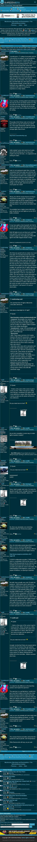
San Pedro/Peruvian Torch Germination (15, 795)
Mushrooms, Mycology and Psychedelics (17, 21)
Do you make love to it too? (18, 468)
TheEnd (10, 797)
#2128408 (11, 381)
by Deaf (22, 779)
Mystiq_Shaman (13, 782)
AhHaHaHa (11, 792)
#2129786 (11, 519)
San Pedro (6, 791)
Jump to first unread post (7, 45)
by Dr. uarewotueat (25, 774)
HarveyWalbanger (31, 165)
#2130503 (11, 710)
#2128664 (11, 462)
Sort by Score (13, 822)
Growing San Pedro (9, 776)
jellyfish (11, 801)
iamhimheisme (30, 95)
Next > (29, 45)
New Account (22, 9)
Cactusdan (11, 808)
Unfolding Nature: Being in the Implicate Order (15, 38)
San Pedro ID (7, 786)
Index (20, 25)
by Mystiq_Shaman (25, 784)
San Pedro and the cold (10, 800)
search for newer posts (24, 49)
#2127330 (11, 249)
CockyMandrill (30, 117)
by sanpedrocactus (25, 789)
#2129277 (11, 485)
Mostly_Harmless (15, 818)
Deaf (10, 778)
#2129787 (11, 541)
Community (8, 5)
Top (36, 93)
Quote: (14, 314)
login (26, 30)
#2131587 (11, 730)
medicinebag (29, 294)
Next (25, 25)
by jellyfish (22, 803)
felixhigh (28, 484)
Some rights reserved (28, 837)
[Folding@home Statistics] (3, 442)
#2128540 (11, 429)
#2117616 (11, 144)
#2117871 (11, 166)
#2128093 (11, 295)
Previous (13, 25)
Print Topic (19, 822)
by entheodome (23, 798)
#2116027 (11, 52)
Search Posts (15, 10)
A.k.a (20, 818)
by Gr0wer (22, 793)
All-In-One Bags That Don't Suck (21, 39)
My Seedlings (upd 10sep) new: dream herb (16, 781)
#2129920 (11, 578)
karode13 (8, 818)
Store (34, 10)
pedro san (11, 773)
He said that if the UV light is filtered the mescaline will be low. (21, 301)
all (34, 781)
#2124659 (11, 193)
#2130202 (11, 682)
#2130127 (11, 614)
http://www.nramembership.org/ (18, 135)
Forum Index (5, 10)
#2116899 (11, 118)
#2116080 (11, 97)
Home (2, 5)
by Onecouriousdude (26, 809)
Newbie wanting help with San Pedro (14, 771)
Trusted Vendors (25, 10)
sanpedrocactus (13, 787)
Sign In (14, 9)
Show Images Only (5, 822)
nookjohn (28, 220)
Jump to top (4, 751)
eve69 (27, 428)
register (33, 30)
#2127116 (11, 221)
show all (34, 45)
